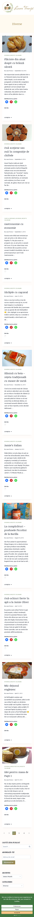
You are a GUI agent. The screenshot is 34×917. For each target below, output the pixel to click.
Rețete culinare (16, 55)
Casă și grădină (9, 218)
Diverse (7, 55)
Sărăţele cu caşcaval (16, 292)
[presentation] (17, 44)
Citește (8, 117)
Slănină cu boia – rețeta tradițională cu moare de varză (15, 377)
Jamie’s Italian (13, 445)
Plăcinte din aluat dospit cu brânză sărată (14, 62)
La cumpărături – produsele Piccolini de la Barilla (15, 530)
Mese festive (15, 766)
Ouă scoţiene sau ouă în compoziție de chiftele (16, 151)
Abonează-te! (9, 862)
